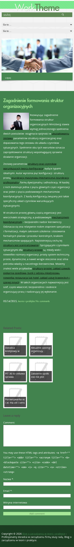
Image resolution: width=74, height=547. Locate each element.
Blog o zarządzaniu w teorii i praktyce (43, 533)
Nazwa (8, 479)
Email (7, 490)
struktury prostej (33, 249)
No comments (43, 301)
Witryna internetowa (15, 502)
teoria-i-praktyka (26, 301)
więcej (8, 77)
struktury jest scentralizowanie (21, 245)
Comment (8, 422)
